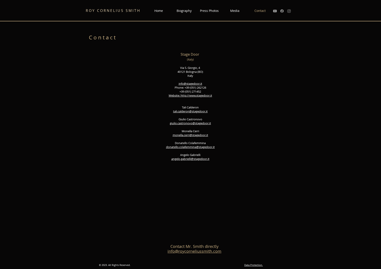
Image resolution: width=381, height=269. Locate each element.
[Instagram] (289, 11)
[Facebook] (282, 11)
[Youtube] (275, 11)
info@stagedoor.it (190, 84)
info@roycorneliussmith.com (194, 251)
